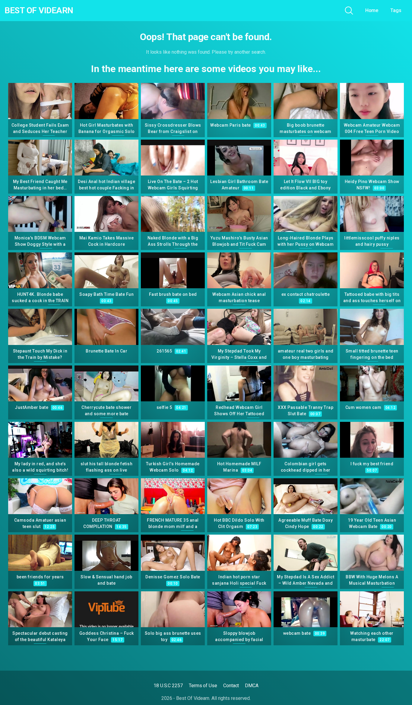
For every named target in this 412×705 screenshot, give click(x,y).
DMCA (251, 685)
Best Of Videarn (39, 10)
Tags (395, 10)
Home (372, 10)
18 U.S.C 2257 (168, 685)
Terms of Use (203, 685)
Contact (231, 685)
